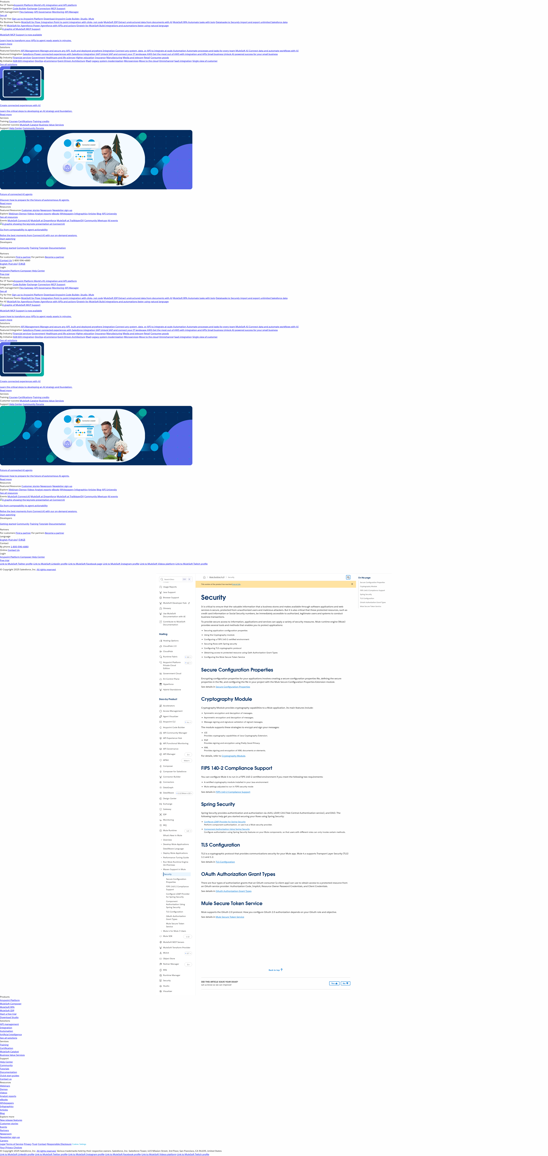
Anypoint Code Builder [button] (174, 727)
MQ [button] (165, 825)
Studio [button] (166, 986)
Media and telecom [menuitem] (133, 57)
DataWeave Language (173, 848)
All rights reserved (46, 569)
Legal (3, 1144)
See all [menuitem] (3, 15)
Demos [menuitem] (23, 213)
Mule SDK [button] (167, 936)
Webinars (5, 1085)
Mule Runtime (216, 577)
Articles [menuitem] (92, 213)
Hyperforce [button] (168, 684)
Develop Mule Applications (176, 844)
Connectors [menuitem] (44, 8)
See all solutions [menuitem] (8, 64)
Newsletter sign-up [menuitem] (62, 210)
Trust (34, 1144)
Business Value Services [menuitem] (51, 124)
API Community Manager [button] (175, 733)
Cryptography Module (368, 586)
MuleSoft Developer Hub (175, 603)
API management (9, 1024)
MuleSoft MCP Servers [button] (173, 942)
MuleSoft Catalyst (9, 1051)
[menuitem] (274, 23)
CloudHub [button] (168, 651)
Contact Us (6, 260)
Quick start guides (9, 1075)
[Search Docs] (348, 577)
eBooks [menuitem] (55, 213)
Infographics (6, 1106)
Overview (167, 840)
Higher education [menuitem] (85, 57)
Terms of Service (14, 1144)
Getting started (8, 247)
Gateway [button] (167, 809)
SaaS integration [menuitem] (183, 60)
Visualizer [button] (167, 991)
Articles (4, 1109)
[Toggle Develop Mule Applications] (161, 844)
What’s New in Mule (172, 835)
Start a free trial (8, 1013)
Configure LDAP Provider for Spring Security (178, 895)
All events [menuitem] (113, 220)
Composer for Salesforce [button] (174, 771)
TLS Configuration (174, 911)
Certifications (25, 121)
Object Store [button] (169, 958)
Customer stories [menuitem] (31, 210)
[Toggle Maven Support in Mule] (161, 869)
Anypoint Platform (10, 1000)
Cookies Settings (79, 1144)
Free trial (4, 274)
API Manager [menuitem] (72, 11)
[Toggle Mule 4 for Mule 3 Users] (161, 931)
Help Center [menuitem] (15, 128)
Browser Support (171, 597)
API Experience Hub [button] (172, 738)
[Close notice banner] (352, 584)
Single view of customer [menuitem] (204, 60)
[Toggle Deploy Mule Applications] (161, 853)
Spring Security (366, 594)
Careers (4, 1140)
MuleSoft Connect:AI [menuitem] (19, 220)
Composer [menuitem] (26, 270)
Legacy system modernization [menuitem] (107, 60)
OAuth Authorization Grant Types (176, 917)
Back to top (274, 970)
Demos (4, 1089)
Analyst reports (8, 1096)
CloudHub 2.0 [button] (170, 646)
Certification (6, 1048)
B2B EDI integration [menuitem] (23, 60)
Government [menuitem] (38, 57)
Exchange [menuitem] (32, 8)
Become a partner (54, 257)
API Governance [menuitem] (43, 11)
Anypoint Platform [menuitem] (10, 270)
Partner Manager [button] (171, 964)
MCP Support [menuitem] (58, 8)
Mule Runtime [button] (170, 830)
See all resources (9, 217)
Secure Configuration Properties (176, 880)
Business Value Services (12, 1055)
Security (168, 874)
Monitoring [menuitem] (58, 11)
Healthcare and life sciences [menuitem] (60, 57)
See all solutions (8, 1037)
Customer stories (9, 1123)
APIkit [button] (166, 760)
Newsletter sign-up (10, 1137)
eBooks (4, 1099)
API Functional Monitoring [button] (175, 743)
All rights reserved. (46, 1150)
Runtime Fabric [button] (170, 656)
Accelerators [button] (169, 705)
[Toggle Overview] (161, 839)
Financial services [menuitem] (22, 57)
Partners (4, 1130)
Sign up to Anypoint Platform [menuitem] (27, 18)
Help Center (6, 1061)
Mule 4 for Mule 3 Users (174, 931)
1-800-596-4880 (20, 546)
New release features (11, 1120)
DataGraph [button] (168, 787)
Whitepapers (7, 1102)
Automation (6, 1031)
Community (23, 247)
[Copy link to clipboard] (198, 668)
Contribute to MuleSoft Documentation (174, 623)
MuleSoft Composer (10, 1003)
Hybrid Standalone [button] (172, 689)
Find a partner (23, 257)
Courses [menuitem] (13, 121)
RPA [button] (165, 970)
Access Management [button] (173, 711)
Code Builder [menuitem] (20, 8)
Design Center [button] (169, 798)
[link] (189, 603)
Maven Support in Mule (174, 869)
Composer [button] (168, 766)
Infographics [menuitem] (81, 213)
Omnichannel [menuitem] (166, 60)
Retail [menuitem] (147, 57)
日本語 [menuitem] (21, 263)
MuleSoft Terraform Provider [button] (176, 947)
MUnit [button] (166, 953)
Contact (42, 1144)
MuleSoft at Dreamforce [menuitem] (43, 220)
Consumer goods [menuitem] (160, 57)
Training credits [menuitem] (41, 121)
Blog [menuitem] (99, 213)
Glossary (167, 608)
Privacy (28, 1144)
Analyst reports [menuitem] (43, 213)
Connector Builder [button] (172, 776)
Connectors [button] (168, 782)
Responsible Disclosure (59, 1144)
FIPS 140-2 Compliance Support (177, 888)
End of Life (236, 584)
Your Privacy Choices (11, 1147)
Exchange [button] (167, 804)
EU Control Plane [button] (171, 679)
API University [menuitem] (109, 213)
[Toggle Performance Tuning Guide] (161, 857)
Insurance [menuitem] (100, 57)
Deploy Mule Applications (175, 853)
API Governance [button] (170, 749)
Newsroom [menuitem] (46, 210)
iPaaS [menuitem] (88, 60)
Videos (3, 1092)
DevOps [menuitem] (39, 60)
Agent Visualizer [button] (170, 716)
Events (3, 1126)
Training (34, 247)
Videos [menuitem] (30, 213)
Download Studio (9, 1017)
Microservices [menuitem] (131, 60)
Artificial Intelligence (11, 1034)
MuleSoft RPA (7, 1007)
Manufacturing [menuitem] (114, 57)
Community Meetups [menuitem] (95, 220)
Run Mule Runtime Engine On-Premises (175, 863)
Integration (6, 1027)
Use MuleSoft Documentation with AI (174, 615)
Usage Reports (170, 587)
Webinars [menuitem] (14, 213)
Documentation (57, 247)
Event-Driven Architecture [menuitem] (71, 60)
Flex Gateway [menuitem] (26, 11)
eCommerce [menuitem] (50, 60)
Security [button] (167, 980)
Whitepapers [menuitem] (67, 213)
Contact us (6, 1079)
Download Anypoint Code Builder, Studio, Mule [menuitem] (69, 18)
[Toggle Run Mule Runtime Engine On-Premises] (161, 862)
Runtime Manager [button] (171, 975)
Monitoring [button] (168, 820)
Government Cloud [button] (172, 673)
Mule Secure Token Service (175, 925)
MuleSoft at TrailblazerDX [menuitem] (70, 220)
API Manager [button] (169, 754)
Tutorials (43, 247)
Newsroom (6, 1133)
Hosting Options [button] (171, 640)
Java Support (169, 592)
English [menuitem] (9, 263)
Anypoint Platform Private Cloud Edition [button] (172, 665)
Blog (2, 1113)
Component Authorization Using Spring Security (175, 904)
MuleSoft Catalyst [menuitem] (29, 124)
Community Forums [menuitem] (33, 128)
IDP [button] (165, 814)
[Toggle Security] (161, 873)
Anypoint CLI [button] (169, 721)
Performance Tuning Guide (176, 857)
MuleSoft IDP (7, 1010)
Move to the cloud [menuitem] (149, 60)
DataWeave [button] (168, 792)
